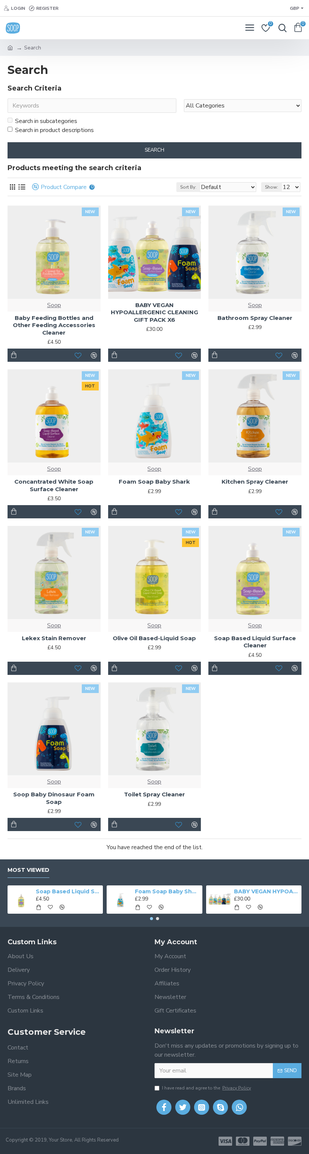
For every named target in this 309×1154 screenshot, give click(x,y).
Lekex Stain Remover (54, 638)
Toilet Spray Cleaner (154, 794)
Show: (271, 187)
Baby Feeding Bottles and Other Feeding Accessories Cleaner (54, 325)
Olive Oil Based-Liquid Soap (154, 638)
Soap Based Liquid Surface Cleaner (255, 642)
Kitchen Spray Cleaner (255, 481)
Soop (54, 305)
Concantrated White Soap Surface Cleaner (53, 485)
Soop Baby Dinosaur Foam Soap (54, 798)
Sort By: (188, 187)
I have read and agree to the (206, 1088)
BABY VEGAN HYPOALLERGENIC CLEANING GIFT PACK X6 (154, 312)
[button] (151, 918)
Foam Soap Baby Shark (154, 481)
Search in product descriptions (54, 130)
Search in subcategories (46, 121)
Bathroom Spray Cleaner (254, 317)
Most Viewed (28, 870)
